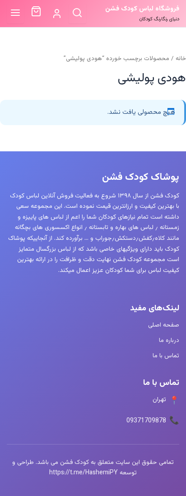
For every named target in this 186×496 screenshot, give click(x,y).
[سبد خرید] (36, 13)
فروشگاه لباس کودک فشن (142, 9)
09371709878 (146, 421)
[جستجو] (77, 13)
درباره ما (169, 340)
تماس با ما (166, 355)
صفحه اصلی (163, 325)
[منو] (15, 13)
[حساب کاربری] (56, 14)
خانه (181, 58)
